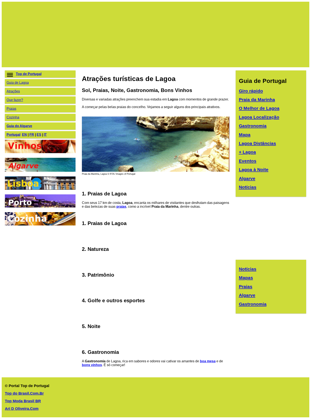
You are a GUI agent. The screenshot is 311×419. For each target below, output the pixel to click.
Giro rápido (251, 90)
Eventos (247, 160)
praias (121, 206)
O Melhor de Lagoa (259, 108)
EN (24, 134)
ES (39, 134)
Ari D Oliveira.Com (22, 409)
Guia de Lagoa (18, 82)
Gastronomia (253, 125)
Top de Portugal (28, 74)
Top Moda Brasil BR (23, 401)
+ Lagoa (247, 152)
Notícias (247, 187)
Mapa (244, 134)
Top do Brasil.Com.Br (24, 393)
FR (31, 134)
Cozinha (13, 117)
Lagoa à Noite (253, 169)
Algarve (247, 178)
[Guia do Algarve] (40, 170)
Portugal (13, 134)
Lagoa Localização (259, 117)
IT (45, 134)
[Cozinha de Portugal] (40, 224)
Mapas (246, 277)
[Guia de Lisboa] (40, 188)
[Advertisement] (132, 34)
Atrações (13, 91)
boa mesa (208, 361)
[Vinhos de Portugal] (40, 152)
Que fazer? (15, 100)
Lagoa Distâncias (257, 143)
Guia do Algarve (19, 126)
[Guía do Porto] (40, 206)
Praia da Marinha (257, 99)
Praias (11, 108)
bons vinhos (92, 365)
